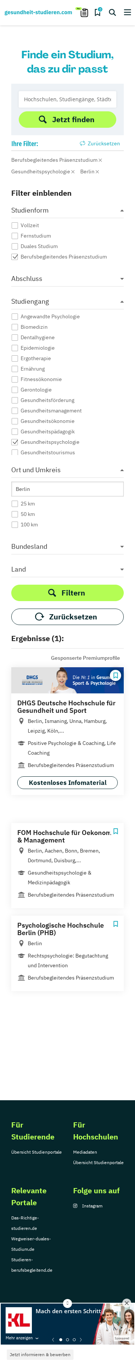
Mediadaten (85, 1152)
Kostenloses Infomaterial (67, 783)
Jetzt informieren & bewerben (40, 1354)
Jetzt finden (73, 119)
